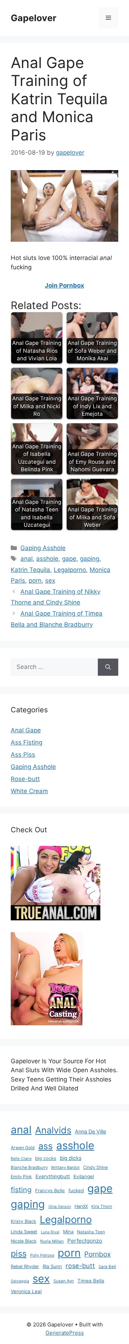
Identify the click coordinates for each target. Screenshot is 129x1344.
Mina (68, 1231)
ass (45, 1146)
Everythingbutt (52, 1176)
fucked (76, 1190)
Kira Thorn (101, 1206)
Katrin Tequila (30, 569)
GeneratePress (65, 1332)
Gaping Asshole (43, 547)
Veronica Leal (26, 1291)
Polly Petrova (42, 1255)
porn (35, 580)
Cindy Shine (95, 1167)
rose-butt (80, 1266)
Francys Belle (50, 1190)
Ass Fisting (26, 742)
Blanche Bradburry (29, 1167)
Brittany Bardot (65, 1167)
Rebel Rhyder (25, 1266)
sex (50, 580)
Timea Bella (90, 1280)
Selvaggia (20, 1280)
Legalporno (70, 569)
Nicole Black (24, 1241)
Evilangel (83, 1176)
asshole (47, 558)
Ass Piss (23, 754)
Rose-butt (25, 778)
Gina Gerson (59, 1206)
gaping (89, 558)
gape (69, 558)
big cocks (45, 1158)
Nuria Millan (52, 1241)
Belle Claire (21, 1158)
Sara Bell (107, 1266)
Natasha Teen (91, 1231)
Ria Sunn (52, 1266)
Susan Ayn (63, 1280)
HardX (81, 1206)
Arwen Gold (23, 1147)
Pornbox (97, 1254)
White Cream (29, 791)
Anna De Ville (90, 1131)
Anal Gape (26, 730)
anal (26, 558)
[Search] (108, 667)
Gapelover (33, 18)
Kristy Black (23, 1221)
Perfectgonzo (84, 1240)
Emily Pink (21, 1176)
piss (19, 1253)
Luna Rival (50, 1232)
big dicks (70, 1158)
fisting (21, 1189)
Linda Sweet (24, 1231)
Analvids (53, 1130)
